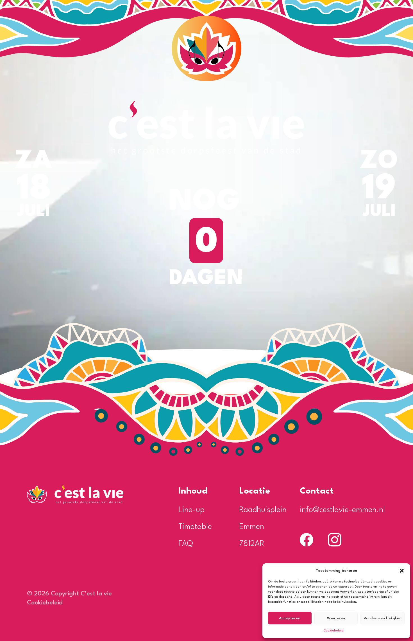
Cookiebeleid (333, 630)
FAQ (185, 544)
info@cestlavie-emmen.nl (342, 510)
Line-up (191, 510)
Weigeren (336, 618)
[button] (402, 570)
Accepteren (289, 618)
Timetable (195, 527)
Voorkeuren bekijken (382, 618)
